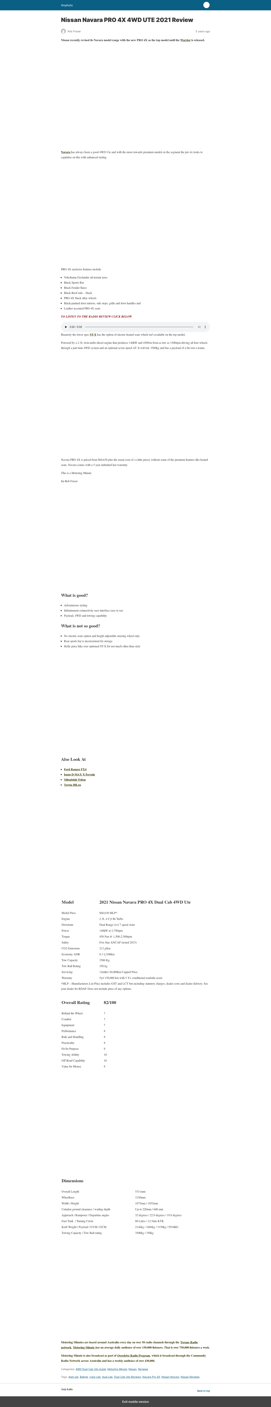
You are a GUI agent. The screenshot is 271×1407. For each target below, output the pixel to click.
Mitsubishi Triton (75, 779)
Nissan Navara (170, 1376)
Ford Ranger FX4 (75, 769)
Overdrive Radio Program (133, 1355)
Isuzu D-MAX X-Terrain (79, 774)
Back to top (203, 1390)
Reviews (143, 1369)
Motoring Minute (84, 1347)
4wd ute (73, 1376)
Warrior (185, 40)
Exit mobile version (135, 1401)
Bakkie (84, 1376)
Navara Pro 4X (151, 1376)
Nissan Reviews (190, 1376)
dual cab (107, 1376)
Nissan (132, 1369)
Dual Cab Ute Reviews (127, 1376)
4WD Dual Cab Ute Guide (91, 1369)
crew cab (95, 1376)
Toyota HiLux (72, 785)
